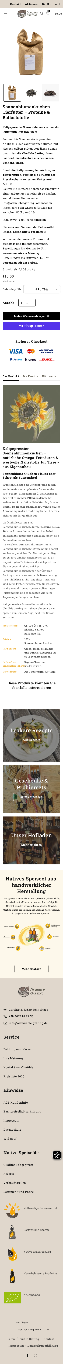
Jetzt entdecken (31, 797)
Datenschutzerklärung (42, 1345)
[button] (6, 13)
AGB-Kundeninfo (16, 1102)
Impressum (11, 1120)
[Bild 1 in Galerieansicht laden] (12, 92)
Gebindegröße (12, 289)
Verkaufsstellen (15, 1182)
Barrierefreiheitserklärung (22, 1111)
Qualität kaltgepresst (18, 1165)
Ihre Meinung (13, 1058)
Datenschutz (12, 1129)
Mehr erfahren (31, 844)
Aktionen (31, 4)
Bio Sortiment (51, 4)
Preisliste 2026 (14, 1076)
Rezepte (9, 1173)
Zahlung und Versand (19, 1049)
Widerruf (10, 1138)
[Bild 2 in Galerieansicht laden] (31, 92)
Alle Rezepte (31, 740)
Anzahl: (8, 303)
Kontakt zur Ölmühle (18, 1067)
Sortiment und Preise (19, 1192)
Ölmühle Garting (28, 1339)
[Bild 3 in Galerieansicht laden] (50, 92)
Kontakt (15, 4)
